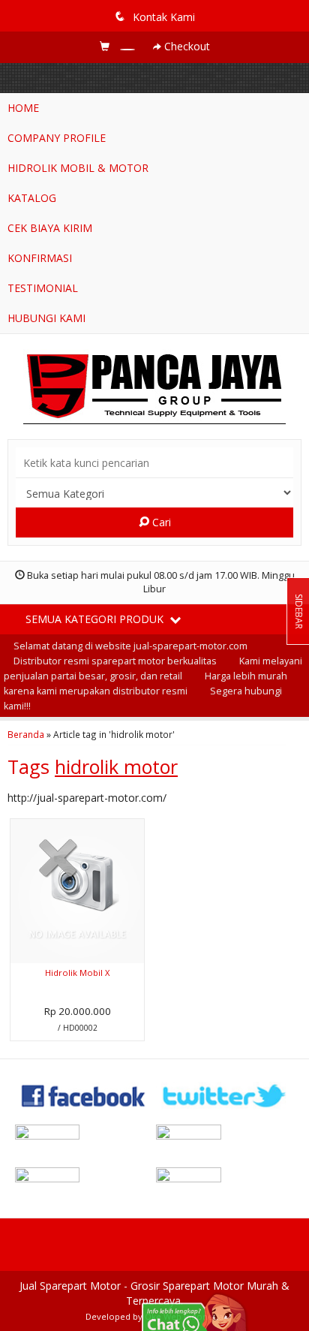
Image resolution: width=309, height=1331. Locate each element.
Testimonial (43, 288)
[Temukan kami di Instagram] (84, 1137)
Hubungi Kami (47, 318)
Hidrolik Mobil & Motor (78, 168)
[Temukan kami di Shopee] (225, 1137)
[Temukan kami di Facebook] (84, 1094)
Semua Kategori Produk (96, 619)
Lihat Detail (82, 1028)
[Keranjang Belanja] (119, 46)
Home (23, 108)
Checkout (185, 46)
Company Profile (57, 138)
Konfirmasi (40, 258)
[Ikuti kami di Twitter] (225, 1094)
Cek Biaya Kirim (50, 228)
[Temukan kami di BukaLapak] (225, 1180)
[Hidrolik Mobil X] (77, 890)
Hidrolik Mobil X (77, 972)
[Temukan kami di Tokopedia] (84, 1180)
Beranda (26, 734)
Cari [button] (160, 522)
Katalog (32, 198)
